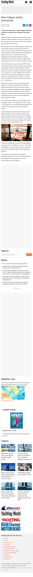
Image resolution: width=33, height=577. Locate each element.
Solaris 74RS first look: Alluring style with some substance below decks (8, 495)
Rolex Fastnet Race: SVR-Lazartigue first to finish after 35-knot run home (8, 475)
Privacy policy (28, 567)
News (4, 260)
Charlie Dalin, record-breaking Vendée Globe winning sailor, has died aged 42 (15, 267)
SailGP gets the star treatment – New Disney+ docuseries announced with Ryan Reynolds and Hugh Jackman (16, 278)
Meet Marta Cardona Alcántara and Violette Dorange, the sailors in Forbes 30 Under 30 (15, 283)
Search (29, 254)
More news (16, 288)
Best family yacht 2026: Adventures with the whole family (7, 456)
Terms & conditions (19, 567)
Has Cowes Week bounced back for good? (15, 263)
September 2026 (9, 430)
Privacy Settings (5, 569)
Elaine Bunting (5, 24)
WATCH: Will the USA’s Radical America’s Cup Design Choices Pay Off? (24, 496)
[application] (16, 132)
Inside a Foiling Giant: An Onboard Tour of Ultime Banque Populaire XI (25, 456)
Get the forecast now (7, 400)
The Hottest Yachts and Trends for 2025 (24, 473)
